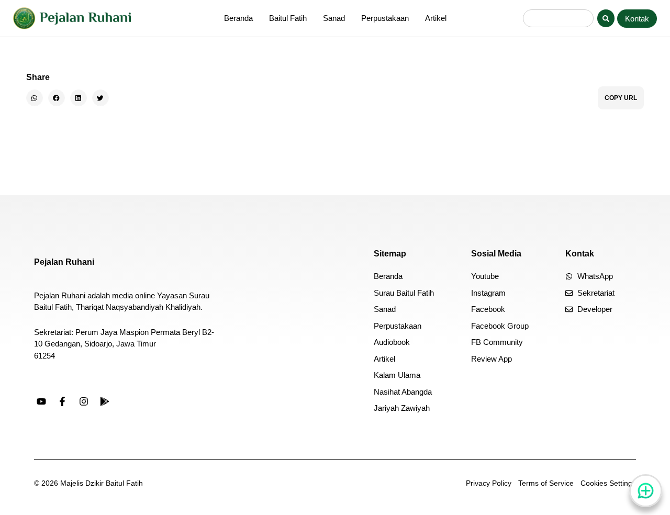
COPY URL (621, 98)
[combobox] (558, 18)
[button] (34, 97)
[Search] (606, 18)
